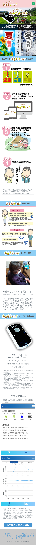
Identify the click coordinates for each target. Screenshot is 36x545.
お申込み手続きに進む (18, 524)
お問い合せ (20, 538)
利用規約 (24, 534)
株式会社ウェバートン (10, 534)
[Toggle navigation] (33, 3)
